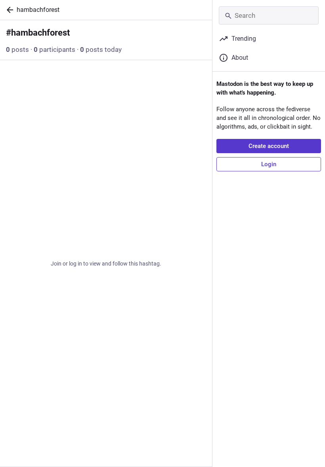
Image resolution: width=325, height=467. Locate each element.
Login (268, 164)
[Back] (8, 10)
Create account (269, 146)
